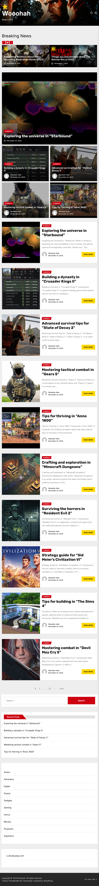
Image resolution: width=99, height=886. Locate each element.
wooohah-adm (15, 175)
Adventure (9, 779)
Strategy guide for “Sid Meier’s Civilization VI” (63, 557)
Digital (7, 786)
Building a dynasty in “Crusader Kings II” (25, 169)
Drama (7, 793)
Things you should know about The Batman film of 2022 (70, 58)
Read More (88, 254)
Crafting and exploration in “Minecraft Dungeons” (66, 464)
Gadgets (8, 800)
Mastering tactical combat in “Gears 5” (25, 207)
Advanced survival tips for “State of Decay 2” (72, 169)
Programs (8, 829)
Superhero (9, 836)
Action (7, 772)
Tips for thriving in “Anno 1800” (69, 207)
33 (49, 688)
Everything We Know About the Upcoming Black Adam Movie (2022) (24, 58)
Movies (7, 821)
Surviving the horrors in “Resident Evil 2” (63, 511)
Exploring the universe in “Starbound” (38, 136)
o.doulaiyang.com (15, 855)
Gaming (7, 807)
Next (62, 688)
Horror (7, 814)
